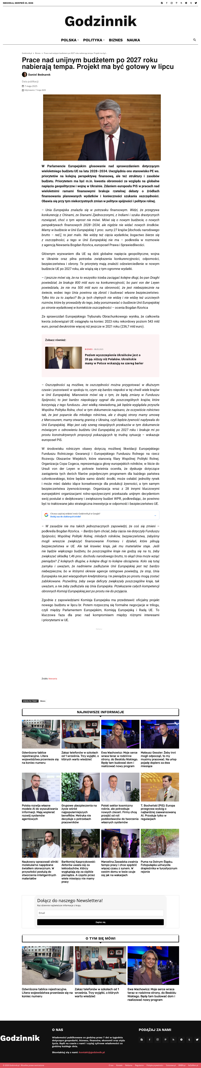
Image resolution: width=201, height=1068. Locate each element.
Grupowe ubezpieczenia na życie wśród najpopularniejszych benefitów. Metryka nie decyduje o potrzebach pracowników (79, 814)
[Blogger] (162, 3)
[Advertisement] (100, 653)
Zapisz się (100, 922)
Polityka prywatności (155, 1065)
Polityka (92, 40)
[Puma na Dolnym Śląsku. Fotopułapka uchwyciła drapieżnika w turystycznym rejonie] (160, 843)
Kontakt (119, 1065)
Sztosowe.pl (171, 1065)
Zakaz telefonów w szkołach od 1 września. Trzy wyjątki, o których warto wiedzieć (80, 756)
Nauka (133, 40)
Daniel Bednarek (39, 74)
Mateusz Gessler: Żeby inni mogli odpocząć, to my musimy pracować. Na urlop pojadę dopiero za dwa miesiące (158, 759)
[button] (194, 40)
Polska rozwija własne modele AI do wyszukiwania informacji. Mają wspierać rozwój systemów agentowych (40, 812)
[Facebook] (167, 3)
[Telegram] (186, 3)
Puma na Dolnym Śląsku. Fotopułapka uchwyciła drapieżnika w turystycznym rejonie (159, 866)
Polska (69, 40)
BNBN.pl (181, 1065)
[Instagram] (171, 3)
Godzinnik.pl (27, 53)
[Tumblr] (191, 3)
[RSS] (181, 3)
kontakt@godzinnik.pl (92, 1052)
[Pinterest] (176, 3)
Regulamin (139, 1065)
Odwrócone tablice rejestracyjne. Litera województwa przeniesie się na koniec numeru (40, 757)
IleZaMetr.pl (193, 1065)
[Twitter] (196, 3)
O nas (111, 1065)
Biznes (116, 40)
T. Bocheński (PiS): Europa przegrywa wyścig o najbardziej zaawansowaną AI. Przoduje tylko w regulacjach (158, 812)
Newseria (53, 678)
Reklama (128, 1065)
